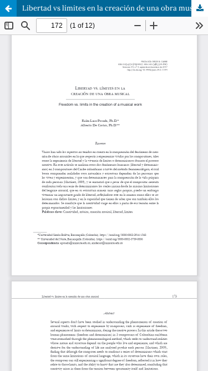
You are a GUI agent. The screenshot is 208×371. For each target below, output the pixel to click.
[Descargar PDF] (199, 8)
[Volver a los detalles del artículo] (8, 8)
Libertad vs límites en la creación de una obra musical (113, 8)
